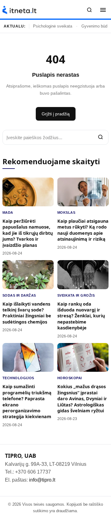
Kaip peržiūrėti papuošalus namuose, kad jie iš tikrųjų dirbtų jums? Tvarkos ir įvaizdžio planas (27, 233)
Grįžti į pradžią (56, 113)
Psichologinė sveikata (52, 26)
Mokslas (66, 212)
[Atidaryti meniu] (103, 9)
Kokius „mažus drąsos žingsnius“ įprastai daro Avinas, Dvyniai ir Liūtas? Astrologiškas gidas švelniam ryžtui (82, 399)
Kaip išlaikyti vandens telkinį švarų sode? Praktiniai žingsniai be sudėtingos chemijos (26, 313)
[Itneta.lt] (19, 10)
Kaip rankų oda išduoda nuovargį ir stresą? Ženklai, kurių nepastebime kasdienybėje (81, 316)
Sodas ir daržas (19, 295)
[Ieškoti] (89, 9)
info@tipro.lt (42, 480)
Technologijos (18, 378)
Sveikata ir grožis (76, 295)
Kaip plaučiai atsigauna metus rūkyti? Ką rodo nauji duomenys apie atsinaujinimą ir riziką (83, 230)
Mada (7, 212)
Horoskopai (69, 378)
